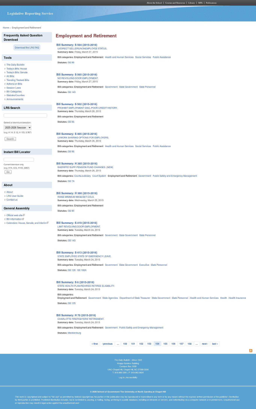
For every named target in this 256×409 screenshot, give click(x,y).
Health (223, 297)
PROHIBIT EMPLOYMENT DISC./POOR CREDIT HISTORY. (88, 107)
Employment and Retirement (88, 57)
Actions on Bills (14, 83)
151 (133, 343)
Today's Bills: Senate (17, 72)
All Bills (10, 76)
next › (205, 343)
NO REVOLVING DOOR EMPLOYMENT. (78, 78)
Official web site (16, 215)
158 (190, 343)
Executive (144, 264)
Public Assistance (162, 57)
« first (95, 343)
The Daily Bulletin (16, 64)
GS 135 (72, 303)
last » (215, 343)
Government (111, 86)
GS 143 (72, 92)
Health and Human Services (119, 57)
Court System (99, 175)
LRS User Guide (15, 195)
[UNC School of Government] (78, 3)
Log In (121, 377)
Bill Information (15, 218)
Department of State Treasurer (135, 297)
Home (6, 27)
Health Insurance (237, 297)
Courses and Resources (175, 3)
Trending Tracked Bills (18, 79)
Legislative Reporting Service (30, 13)
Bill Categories (14, 91)
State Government (128, 86)
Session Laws (14, 87)
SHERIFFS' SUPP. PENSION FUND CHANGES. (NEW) (85, 167)
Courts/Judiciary (82, 175)
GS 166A (81, 270)
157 (181, 343)
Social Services (143, 57)
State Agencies (110, 297)
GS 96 (71, 62)
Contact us (12, 199)
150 (125, 343)
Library (191, 3)
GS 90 (71, 210)
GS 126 (72, 270)
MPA (200, 3)
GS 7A (71, 181)
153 (149, 343)
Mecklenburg (74, 332)
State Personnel (147, 86)
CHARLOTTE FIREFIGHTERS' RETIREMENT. (81, 318)
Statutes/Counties (16, 95)
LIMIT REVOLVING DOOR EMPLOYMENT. (79, 226)
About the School (154, 3)
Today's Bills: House (17, 68)
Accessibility (131, 377)
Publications (211, 3)
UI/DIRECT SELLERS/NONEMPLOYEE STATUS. (82, 48)
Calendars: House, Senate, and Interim (27, 222)
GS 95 (71, 121)
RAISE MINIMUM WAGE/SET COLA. (76, 196)
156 (173, 343)
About (10, 191)
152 (141, 343)
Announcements (15, 99)
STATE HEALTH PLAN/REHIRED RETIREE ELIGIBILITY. (86, 285)
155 (165, 343)
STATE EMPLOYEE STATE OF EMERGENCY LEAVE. (84, 256)
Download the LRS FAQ (27, 47)
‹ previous (107, 343)
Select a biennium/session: (17, 122)
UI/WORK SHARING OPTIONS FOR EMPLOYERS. (83, 137)
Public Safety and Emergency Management (175, 175)
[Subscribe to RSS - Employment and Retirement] (155, 351)
